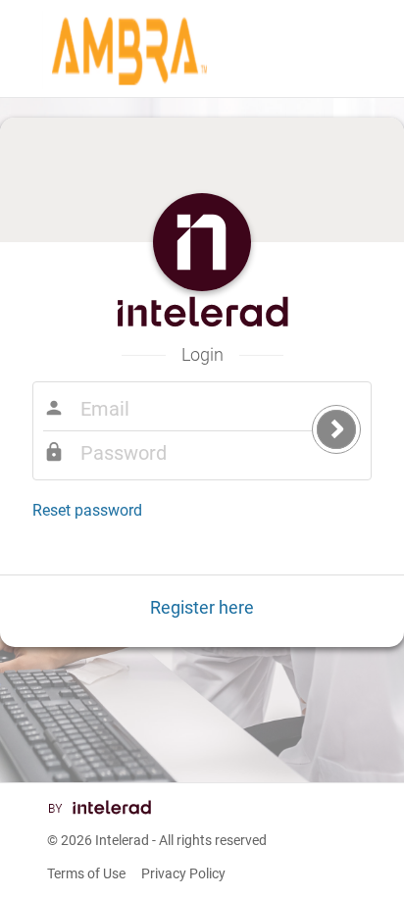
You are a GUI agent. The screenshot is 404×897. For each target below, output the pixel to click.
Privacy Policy (183, 873)
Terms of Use (86, 873)
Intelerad (122, 840)
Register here (202, 607)
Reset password (87, 510)
